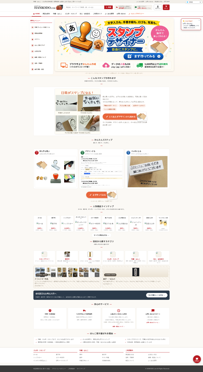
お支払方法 (38, 51)
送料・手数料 (38, 63)
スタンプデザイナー (137, 13)
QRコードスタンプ (62, 360)
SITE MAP (167, 1)
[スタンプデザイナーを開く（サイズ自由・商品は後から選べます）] (114, 44)
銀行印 (104, 354)
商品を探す (46, 13)
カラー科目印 (60, 357)
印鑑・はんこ (57, 13)
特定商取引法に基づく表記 (41, 368)
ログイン (157, 8)
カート (166, 8)
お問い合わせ (149, 1)
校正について (130, 360)
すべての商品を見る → (101, 235)
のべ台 (35, 354)
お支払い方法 (152, 354)
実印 (81, 354)
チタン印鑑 (105, 357)
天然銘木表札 (106, 360)
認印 (81, 357)
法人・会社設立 (85, 13)
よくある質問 (140, 1)
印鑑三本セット (84, 360)
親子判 (58, 354)
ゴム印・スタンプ (71, 13)
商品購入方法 (158, 1)
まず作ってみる (99, 195)
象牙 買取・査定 (39, 69)
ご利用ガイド (97, 13)
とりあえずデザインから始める (122, 117)
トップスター (37, 357)
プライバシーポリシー (59, 368)
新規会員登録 (38, 33)
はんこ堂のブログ (40, 45)
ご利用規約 (71, 368)
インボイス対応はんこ (40, 360)
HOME (37, 13)
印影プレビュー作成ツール (42, 27)
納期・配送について (40, 57)
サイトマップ (81, 368)
